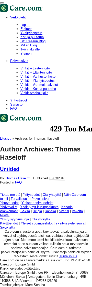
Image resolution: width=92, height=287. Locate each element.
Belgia (37, 211)
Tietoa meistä (10, 195)
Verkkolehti (18, 17)
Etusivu (5, 138)
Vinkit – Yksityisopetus (37, 81)
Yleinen (25, 53)
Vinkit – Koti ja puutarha (38, 89)
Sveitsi (64, 211)
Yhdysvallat (8, 207)
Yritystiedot (18, 100)
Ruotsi (4, 215)
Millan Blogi (29, 45)
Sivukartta (7, 227)
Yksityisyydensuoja (14, 219)
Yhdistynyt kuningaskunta (39, 207)
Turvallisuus (20, 199)
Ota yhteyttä (52, 195)
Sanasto (16, 104)
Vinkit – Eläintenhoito (36, 72)
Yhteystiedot (9, 203)
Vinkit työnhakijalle (34, 93)
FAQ (13, 108)
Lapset (25, 25)
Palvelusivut (19, 61)
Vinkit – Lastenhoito (35, 68)
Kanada (67, 207)
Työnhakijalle (30, 49)
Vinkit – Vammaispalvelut (39, 85)
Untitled (9, 169)
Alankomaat (9, 211)
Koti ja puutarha (32, 37)
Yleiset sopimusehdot (37, 203)
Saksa (25, 211)
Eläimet (26, 29)
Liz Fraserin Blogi (33, 41)
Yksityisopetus (31, 33)
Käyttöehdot (9, 223)
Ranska (50, 211)
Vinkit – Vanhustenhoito (37, 76)
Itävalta (77, 211)
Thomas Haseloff (17, 178)
